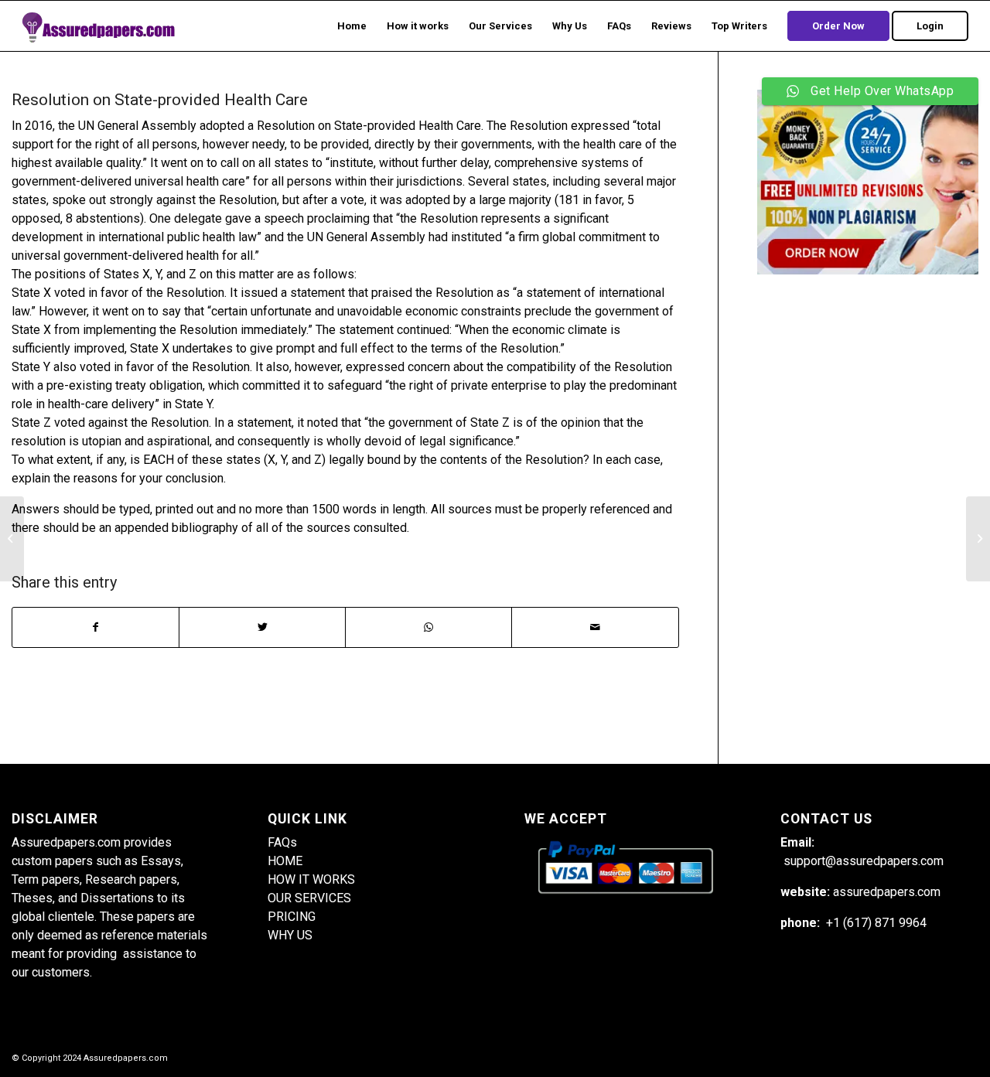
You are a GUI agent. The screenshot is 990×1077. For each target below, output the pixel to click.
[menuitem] (352, 26)
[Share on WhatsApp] (428, 627)
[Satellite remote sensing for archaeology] (12, 538)
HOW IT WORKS (311, 879)
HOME (285, 861)
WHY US (290, 935)
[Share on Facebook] (95, 627)
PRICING (292, 916)
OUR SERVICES (309, 898)
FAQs (282, 842)
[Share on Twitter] (262, 627)
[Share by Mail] (595, 627)
